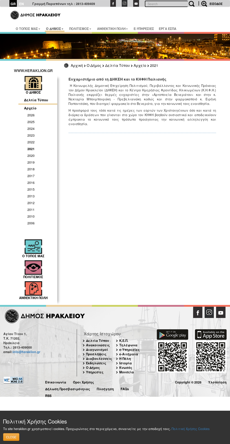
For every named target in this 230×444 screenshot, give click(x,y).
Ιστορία (125, 363)
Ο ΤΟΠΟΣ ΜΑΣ (27, 28)
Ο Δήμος (94, 65)
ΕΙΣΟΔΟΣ (216, 4)
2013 (31, 196)
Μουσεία (126, 372)
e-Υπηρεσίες (129, 349)
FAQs (125, 388)
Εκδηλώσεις (96, 363)
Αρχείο (140, 65)
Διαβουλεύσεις (99, 358)
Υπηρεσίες (95, 372)
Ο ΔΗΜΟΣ (53, 28)
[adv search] (203, 3)
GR (13, 3)
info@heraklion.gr (26, 351)
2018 (31, 169)
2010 (31, 216)
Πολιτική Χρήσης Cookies (191, 428)
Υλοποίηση (217, 381)
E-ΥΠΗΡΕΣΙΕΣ (144, 28)
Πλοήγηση (105, 388)
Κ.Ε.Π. (123, 340)
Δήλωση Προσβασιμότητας (67, 388)
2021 (154, 65)
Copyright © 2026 (188, 381)
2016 (31, 182)
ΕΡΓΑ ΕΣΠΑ (167, 28)
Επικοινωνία (55, 381)
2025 (31, 121)
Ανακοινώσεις (98, 345)
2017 (31, 176)
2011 (31, 209)
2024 (31, 128)
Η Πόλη (125, 358)
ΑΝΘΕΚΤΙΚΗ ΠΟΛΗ (111, 28)
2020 (31, 155)
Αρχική (77, 65)
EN (21, 3)
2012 (31, 203)
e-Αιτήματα (128, 354)
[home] (35, 13)
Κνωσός (125, 367)
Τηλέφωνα (128, 345)
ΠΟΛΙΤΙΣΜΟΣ (79, 28)
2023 (31, 135)
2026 (31, 115)
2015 (31, 189)
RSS (48, 395)
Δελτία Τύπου (117, 65)
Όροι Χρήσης (83, 381)
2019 (31, 162)
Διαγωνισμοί (97, 349)
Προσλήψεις (96, 354)
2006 (31, 223)
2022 (31, 142)
